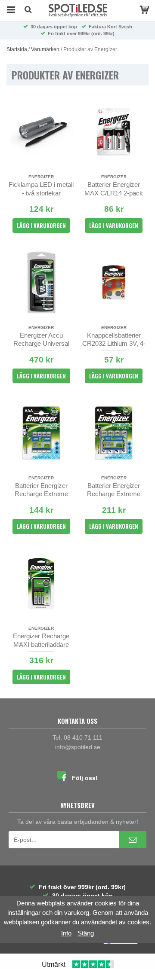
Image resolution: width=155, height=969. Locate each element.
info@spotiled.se (77, 747)
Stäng (86, 933)
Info (66, 933)
